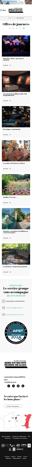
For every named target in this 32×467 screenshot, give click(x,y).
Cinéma (24, 458)
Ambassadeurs (17, 458)
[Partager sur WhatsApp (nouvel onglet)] (16, 28)
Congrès (13, 456)
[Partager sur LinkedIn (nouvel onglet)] (12, 28)
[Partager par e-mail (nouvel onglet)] (23, 28)
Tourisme (7, 456)
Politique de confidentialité (19, 436)
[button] (22, 2)
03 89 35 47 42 (19, 308)
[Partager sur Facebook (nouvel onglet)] (9, 28)
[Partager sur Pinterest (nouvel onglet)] (19, 28)
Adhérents (8, 458)
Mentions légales (6, 436)
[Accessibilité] (20, 2)
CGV (29, 436)
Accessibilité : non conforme (20, 438)
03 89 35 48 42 (10, 308)
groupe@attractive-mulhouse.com (15, 314)
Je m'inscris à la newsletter (12, 406)
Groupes (19, 456)
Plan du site (8, 438)
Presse (25, 456)
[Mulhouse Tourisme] (16, 10)
